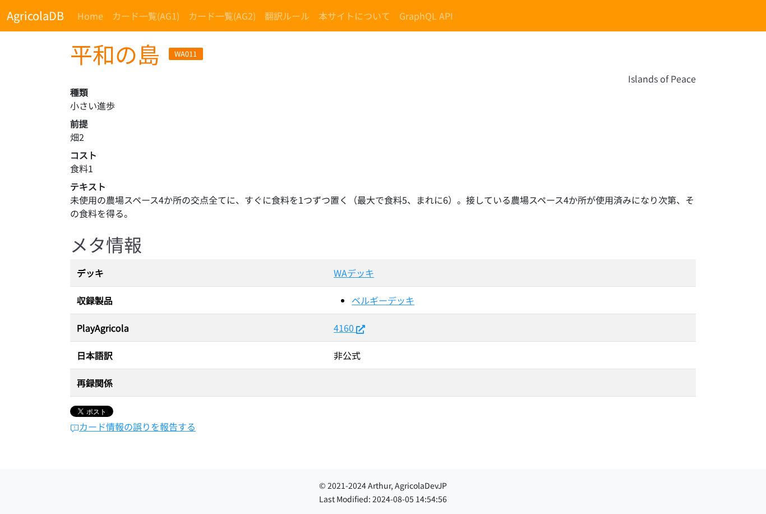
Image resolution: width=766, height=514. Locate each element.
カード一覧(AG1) (145, 15)
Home (90, 15)
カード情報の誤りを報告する (137, 426)
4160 (344, 327)
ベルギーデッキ (383, 300)
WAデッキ (354, 272)
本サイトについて (354, 15)
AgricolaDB (35, 15)
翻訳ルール (287, 15)
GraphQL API (426, 15)
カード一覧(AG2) (222, 15)
